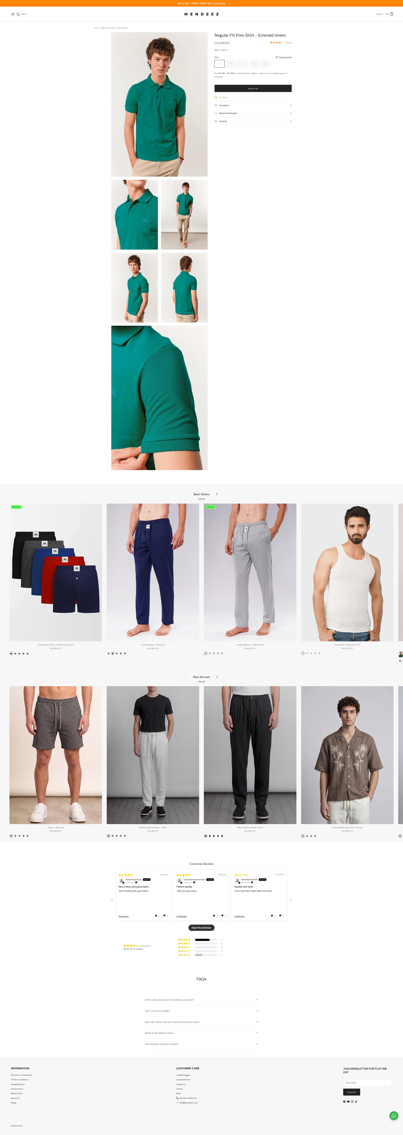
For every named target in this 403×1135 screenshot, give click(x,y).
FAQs (178, 1093)
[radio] (11, 653)
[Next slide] (290, 900)
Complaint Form (183, 1079)
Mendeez (19, 1125)
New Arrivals (201, 676)
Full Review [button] (124, 916)
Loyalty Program (183, 1074)
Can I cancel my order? (157, 1011)
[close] (12, 14)
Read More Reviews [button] (201, 927)
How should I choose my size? (162, 1044)
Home (96, 28)
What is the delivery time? (159, 1033)
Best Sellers (202, 494)
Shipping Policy (18, 1084)
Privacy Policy (17, 1088)
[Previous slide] (112, 900)
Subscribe (351, 1092)
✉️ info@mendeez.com (187, 1102)
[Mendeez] (201, 14)
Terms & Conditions (19, 1079)
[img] (125, 875)
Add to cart (253, 88)
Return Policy (17, 1093)
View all (201, 498)
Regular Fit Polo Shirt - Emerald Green (114, 28)
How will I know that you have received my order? (172, 1022)
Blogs (13, 1102)
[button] (156, 915)
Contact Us (181, 1084)
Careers (179, 1088)
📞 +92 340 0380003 (186, 1098)
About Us (15, 1098)
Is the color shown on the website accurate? (169, 1000)
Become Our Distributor (21, 1074)
